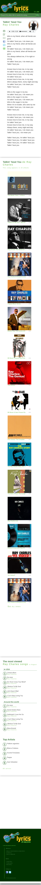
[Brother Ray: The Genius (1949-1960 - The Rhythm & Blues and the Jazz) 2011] (20, 316)
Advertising (9, 864)
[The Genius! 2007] (20, 370)
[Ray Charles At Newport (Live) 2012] (20, 262)
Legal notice (9, 861)
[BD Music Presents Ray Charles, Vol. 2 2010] (20, 343)
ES (35, 12)
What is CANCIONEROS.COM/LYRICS (15, 851)
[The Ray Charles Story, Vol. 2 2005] (20, 452)
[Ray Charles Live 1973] (20, 506)
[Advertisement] (20, 632)
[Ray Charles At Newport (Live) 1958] (20, 588)
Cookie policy (9, 863)
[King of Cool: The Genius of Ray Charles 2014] (20, 235)
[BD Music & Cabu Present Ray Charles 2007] (20, 398)
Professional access (11, 878)
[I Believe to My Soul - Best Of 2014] (20, 208)
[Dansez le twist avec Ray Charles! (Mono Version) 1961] (20, 533)
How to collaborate (10, 854)
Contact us (9, 852)
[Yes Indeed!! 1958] (20, 560)
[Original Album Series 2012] (20, 289)
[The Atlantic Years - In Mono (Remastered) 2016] (20, 183)
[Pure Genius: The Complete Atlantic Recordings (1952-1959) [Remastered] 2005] (20, 425)
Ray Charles (11, 24)
